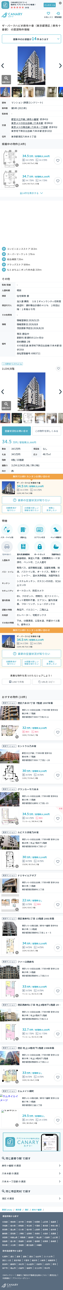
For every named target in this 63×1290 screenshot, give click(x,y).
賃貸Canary (7, 1209)
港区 (27, 1209)
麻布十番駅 (37, 1209)
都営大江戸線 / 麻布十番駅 (25, 119)
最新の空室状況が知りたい (34, 500)
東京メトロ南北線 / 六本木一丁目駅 (29, 127)
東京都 (18, 1209)
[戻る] (2, 65)
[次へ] (60, 65)
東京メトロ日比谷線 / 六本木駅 (27, 123)
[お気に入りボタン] (58, 160)
